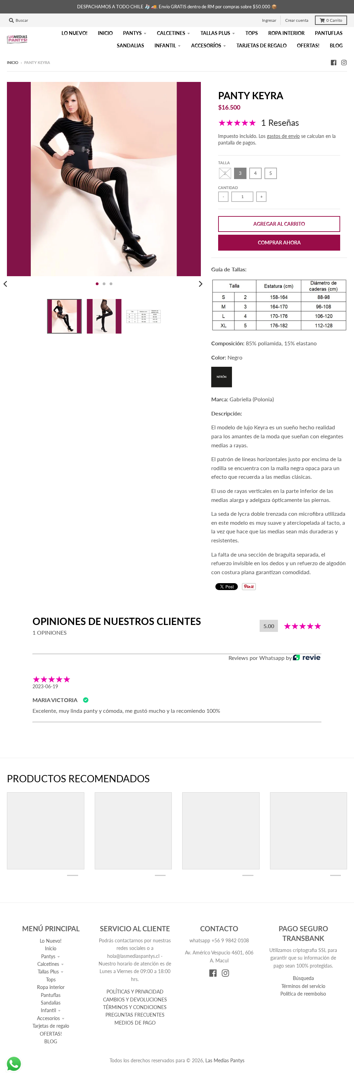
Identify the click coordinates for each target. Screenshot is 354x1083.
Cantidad (228, 187)
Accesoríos (48, 1018)
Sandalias (50, 1003)
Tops (51, 979)
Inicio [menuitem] (105, 33)
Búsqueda (303, 978)
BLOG (50, 1041)
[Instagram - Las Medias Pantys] (344, 62)
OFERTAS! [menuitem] (308, 45)
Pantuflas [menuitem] (329, 33)
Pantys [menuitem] (132, 33)
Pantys (48, 956)
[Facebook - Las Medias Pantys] (333, 62)
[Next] (200, 283)
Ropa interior (51, 987)
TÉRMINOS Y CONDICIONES (135, 1007)
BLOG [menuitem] (336, 45)
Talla (224, 162)
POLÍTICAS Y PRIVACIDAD (135, 992)
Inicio (12, 62)
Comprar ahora (279, 242)
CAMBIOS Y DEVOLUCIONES (135, 999)
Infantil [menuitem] (165, 45)
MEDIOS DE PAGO (135, 1023)
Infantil (48, 1010)
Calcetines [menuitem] (171, 33)
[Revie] (307, 658)
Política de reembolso (303, 994)
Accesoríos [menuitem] (206, 45)
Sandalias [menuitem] (130, 45)
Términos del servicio (303, 986)
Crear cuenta (296, 20)
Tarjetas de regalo (50, 1026)
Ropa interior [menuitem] (286, 33)
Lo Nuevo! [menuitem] (74, 33)
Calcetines (48, 964)
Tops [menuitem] (251, 33)
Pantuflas (50, 995)
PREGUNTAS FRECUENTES (135, 1015)
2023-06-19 (45, 686)
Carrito (334, 20)
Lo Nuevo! (51, 941)
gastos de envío (283, 136)
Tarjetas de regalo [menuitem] (261, 45)
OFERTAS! (51, 1034)
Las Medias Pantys (224, 1060)
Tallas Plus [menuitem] (215, 33)
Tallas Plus (48, 971)
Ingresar (269, 20)
